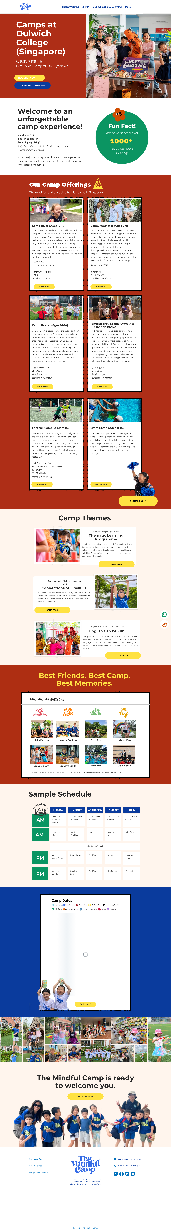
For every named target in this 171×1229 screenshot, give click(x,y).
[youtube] (133, 1174)
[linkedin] (127, 1174)
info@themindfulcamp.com (129, 1159)
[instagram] (116, 1174)
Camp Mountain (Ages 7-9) (109, 226)
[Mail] (115, 1159)
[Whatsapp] (164, 614)
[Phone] (115, 1165)
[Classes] (164, 624)
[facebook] (121, 1174)
